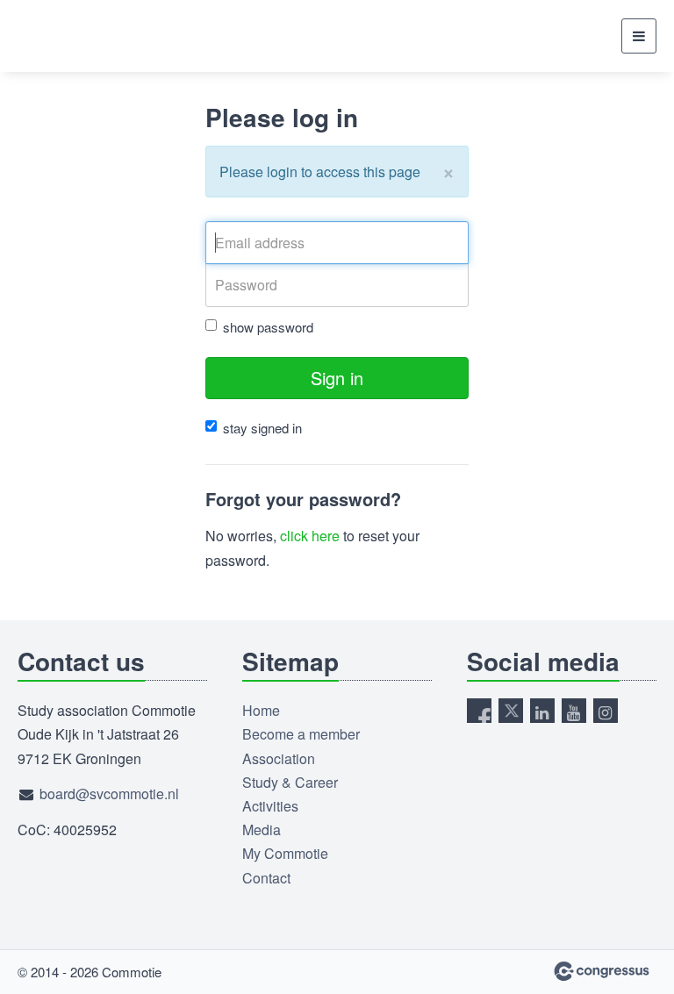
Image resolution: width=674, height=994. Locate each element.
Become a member (301, 734)
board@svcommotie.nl (109, 793)
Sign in (337, 377)
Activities (270, 806)
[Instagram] (605, 710)
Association (278, 758)
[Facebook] (479, 710)
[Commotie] (61, 36)
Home (261, 710)
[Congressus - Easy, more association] (601, 971)
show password (268, 327)
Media (261, 829)
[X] (510, 710)
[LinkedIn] (542, 710)
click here (310, 536)
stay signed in (262, 427)
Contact (266, 878)
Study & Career (290, 782)
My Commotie (285, 853)
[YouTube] (574, 710)
